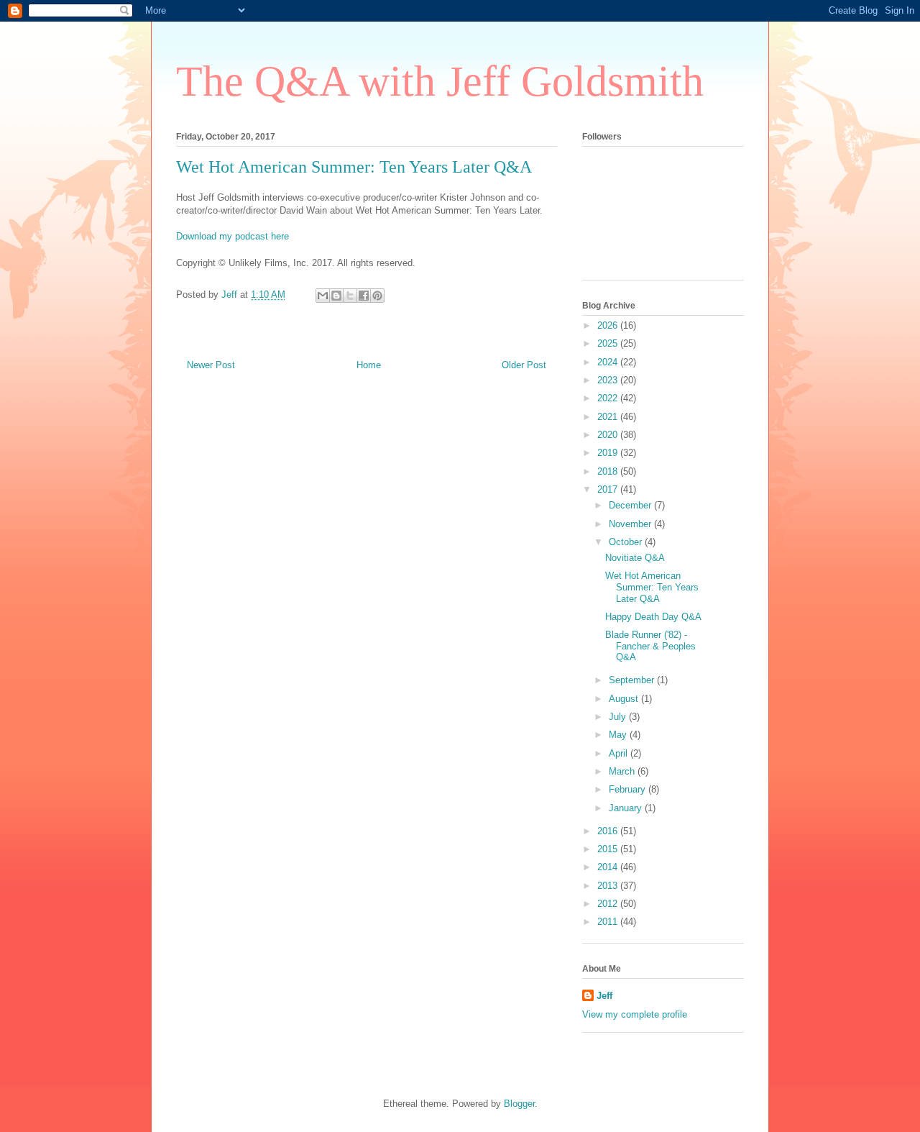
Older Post (524, 365)
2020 (608, 434)
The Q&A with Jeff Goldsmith (440, 81)
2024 (608, 362)
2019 (608, 452)
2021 (608, 416)
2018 (608, 471)
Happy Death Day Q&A (653, 616)
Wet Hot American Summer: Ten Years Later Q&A (652, 586)
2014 (608, 867)
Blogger (519, 1103)
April (619, 753)
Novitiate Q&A (635, 557)
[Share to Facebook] (363, 295)
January (627, 808)
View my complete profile (634, 1014)
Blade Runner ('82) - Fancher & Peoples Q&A (650, 645)
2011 (608, 921)
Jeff (604, 995)
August (625, 698)
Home (368, 365)
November (631, 524)
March (623, 771)
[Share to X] (350, 295)
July (619, 716)
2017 (608, 489)
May (619, 734)
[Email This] (323, 295)
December (631, 505)
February (628, 789)
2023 (608, 380)
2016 (608, 831)
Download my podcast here (232, 236)
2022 (608, 398)
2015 (608, 849)
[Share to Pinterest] (377, 295)
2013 (608, 885)
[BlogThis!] (336, 295)
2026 (608, 325)
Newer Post (211, 365)
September (633, 680)
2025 (608, 343)
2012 (608, 903)
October (627, 542)
